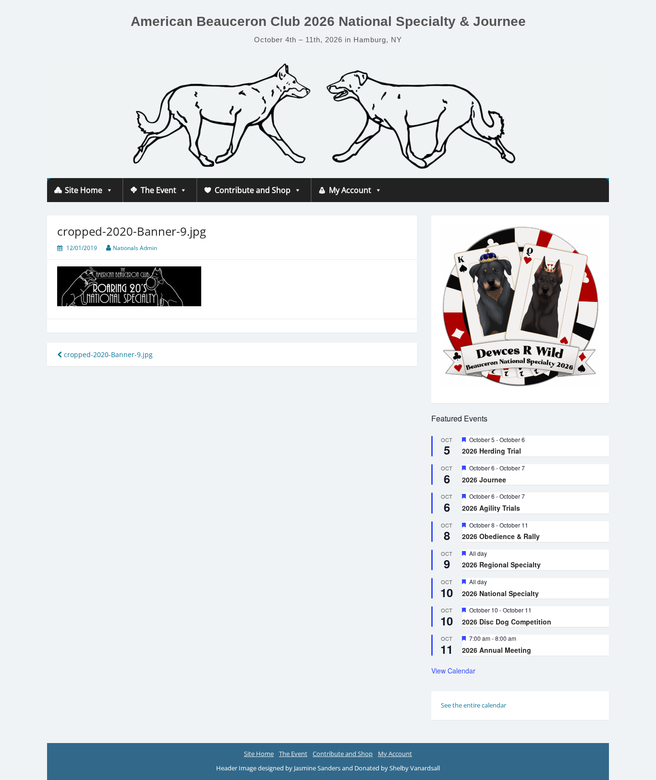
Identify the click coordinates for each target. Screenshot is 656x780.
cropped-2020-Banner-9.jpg (107, 354)
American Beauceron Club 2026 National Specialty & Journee (328, 21)
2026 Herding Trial (491, 451)
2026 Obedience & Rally (501, 536)
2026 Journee (484, 479)
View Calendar (453, 670)
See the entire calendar (473, 705)
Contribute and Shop (253, 190)
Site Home (83, 190)
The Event (158, 190)
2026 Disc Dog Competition (506, 621)
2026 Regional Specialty (501, 564)
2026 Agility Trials (491, 508)
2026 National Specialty (500, 593)
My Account (350, 190)
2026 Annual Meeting (496, 650)
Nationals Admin (135, 248)
